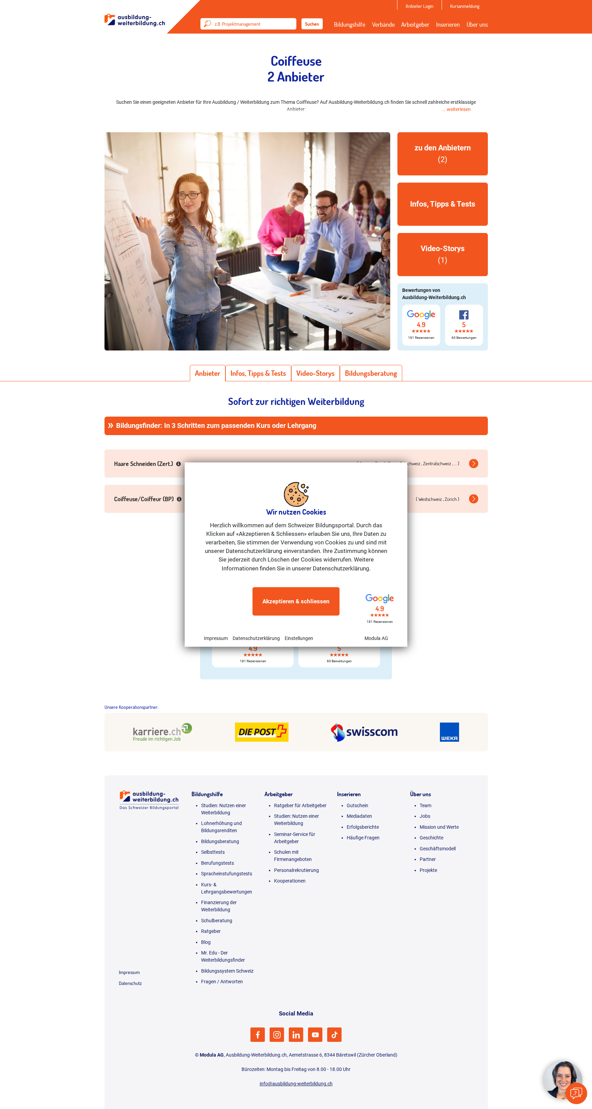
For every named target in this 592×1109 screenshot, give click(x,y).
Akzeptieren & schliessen (296, 601)
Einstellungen (299, 638)
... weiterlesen (456, 109)
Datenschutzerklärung (256, 638)
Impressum (216, 638)
